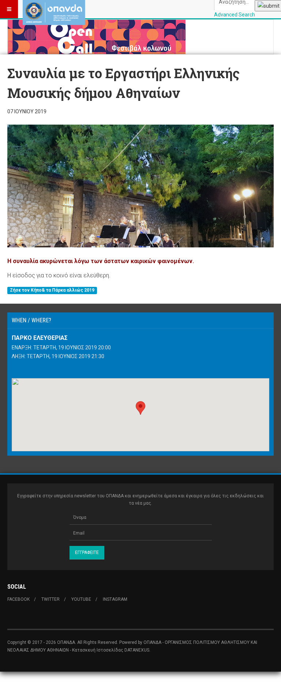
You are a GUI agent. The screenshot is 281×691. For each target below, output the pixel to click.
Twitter (50, 599)
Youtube (81, 599)
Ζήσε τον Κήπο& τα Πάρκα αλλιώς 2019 (52, 290)
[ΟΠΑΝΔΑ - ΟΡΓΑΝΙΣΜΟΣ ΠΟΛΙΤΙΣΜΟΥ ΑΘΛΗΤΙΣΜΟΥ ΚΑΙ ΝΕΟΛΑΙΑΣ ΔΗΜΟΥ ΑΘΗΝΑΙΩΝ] (54, 9)
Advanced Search (234, 15)
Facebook (18, 599)
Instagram (115, 599)
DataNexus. (137, 650)
